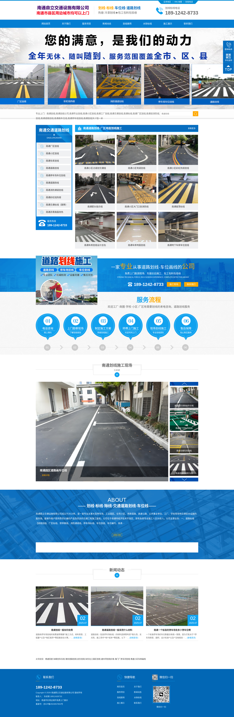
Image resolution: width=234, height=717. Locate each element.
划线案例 (127, 24)
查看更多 (192, 128)
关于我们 (66, 24)
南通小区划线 (52, 153)
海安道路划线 (71, 659)
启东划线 (81, 659)
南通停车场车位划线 (55, 175)
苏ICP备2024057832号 (53, 704)
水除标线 (147, 24)
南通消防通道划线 (54, 190)
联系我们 (188, 24)
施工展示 (167, 24)
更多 (117, 374)
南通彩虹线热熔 (53, 197)
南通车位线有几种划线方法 (172, 630)
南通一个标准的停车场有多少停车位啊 (117, 630)
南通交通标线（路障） (57, 205)
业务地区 (167, 2)
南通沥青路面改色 (54, 212)
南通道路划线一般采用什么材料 (62, 630)
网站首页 (46, 24)
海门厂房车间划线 (123, 659)
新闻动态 (107, 24)
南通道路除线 (52, 183)
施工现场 (174, 284)
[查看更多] (78, 638)
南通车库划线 (52, 161)
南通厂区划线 (52, 146)
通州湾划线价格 (108, 659)
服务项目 (86, 24)
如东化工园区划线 (93, 659)
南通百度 (49, 659)
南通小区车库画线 (138, 659)
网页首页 (121, 687)
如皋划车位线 (59, 659)
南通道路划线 (52, 168)
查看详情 (46, 475)
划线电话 (189, 2)
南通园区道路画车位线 (53, 470)
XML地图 (178, 2)
